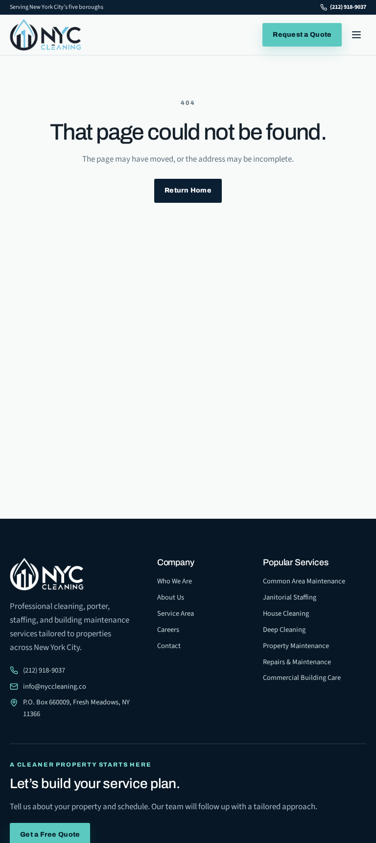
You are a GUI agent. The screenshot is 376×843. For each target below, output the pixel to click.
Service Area (175, 613)
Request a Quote (302, 34)
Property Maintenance (296, 646)
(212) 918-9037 (348, 7)
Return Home (188, 190)
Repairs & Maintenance (297, 662)
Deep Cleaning (284, 630)
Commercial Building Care (302, 678)
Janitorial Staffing (289, 597)
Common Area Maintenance (304, 581)
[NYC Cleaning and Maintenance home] (45, 34)
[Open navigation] (356, 35)
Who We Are (174, 581)
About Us (170, 597)
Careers (168, 630)
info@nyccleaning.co (54, 686)
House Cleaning (286, 613)
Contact (169, 646)
